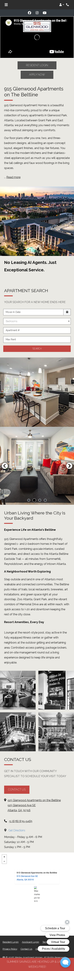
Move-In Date (13, 312)
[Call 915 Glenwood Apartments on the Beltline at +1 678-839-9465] (68, 4)
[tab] (29, 500)
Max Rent (11, 339)
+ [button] (4, 857)
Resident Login (37, 65)
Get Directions (16, 830)
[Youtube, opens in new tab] (44, 12)
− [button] (4, 861)
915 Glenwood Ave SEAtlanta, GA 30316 (27, 877)
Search (37, 348)
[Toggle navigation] (6, 4)
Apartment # (13, 330)
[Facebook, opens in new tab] (29, 12)
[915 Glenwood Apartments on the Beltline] (37, 894)
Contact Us (17, 789)
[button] (61, 4)
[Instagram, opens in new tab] (37, 12)
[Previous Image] (5, 466)
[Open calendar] (67, 312)
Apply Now (37, 74)
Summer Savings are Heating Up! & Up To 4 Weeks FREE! (37, 964)
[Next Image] (69, 466)
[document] (37, 894)
